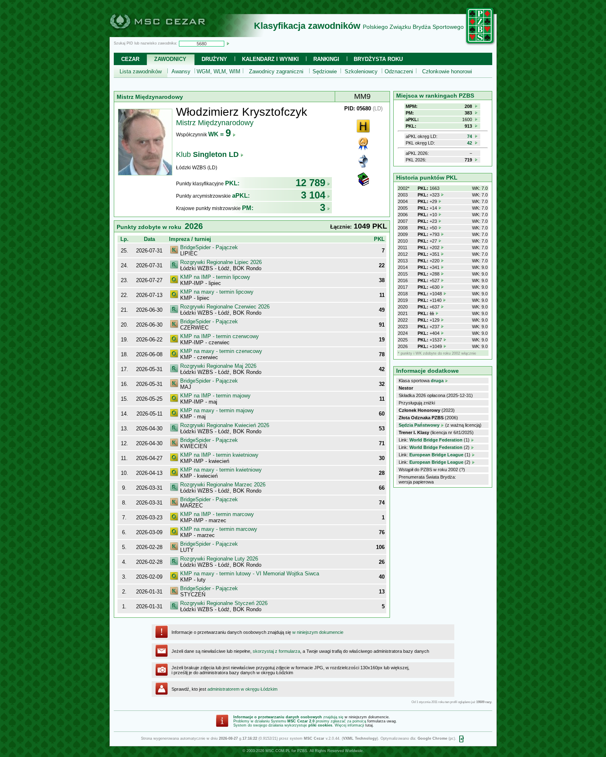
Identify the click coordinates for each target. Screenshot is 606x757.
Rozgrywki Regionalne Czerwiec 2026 (225, 307)
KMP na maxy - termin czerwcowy (221, 351)
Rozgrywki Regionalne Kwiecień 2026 (224, 425)
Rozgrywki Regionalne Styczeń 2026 (224, 603)
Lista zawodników (141, 71)
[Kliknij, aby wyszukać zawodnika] (228, 43)
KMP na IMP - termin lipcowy (215, 277)
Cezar (130, 59)
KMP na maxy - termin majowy (217, 410)
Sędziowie (324, 71)
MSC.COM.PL (277, 751)
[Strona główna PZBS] (480, 44)
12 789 (310, 182)
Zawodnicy (170, 59)
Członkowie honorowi (447, 71)
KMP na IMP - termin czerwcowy (219, 336)
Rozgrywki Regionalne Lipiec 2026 (221, 262)
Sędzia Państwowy (419, 425)
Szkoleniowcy (361, 71)
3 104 (313, 195)
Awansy (180, 71)
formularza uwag (381, 721)
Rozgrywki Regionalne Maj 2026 (218, 366)
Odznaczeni (399, 71)
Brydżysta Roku (378, 59)
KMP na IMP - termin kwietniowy (219, 455)
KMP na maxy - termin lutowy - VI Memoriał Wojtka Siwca (249, 573)
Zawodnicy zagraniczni (276, 71)
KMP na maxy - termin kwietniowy (221, 470)
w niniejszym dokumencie (317, 632)
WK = (219, 134)
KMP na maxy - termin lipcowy (217, 292)
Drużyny (214, 59)
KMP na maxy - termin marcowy (218, 529)
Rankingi (326, 59)
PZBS (302, 751)
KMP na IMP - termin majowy (215, 396)
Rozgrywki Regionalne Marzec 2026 (222, 484)
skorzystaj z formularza (276, 651)
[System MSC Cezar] (171, 34)
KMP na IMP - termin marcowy (217, 514)
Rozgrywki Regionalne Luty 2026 (219, 559)
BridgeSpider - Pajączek (209, 247)
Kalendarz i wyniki (270, 59)
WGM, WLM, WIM (218, 71)
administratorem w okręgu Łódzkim (242, 689)
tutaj (369, 725)
